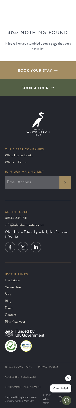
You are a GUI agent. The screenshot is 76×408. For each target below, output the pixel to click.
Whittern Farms (16, 162)
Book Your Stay (35, 71)
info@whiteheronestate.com (24, 225)
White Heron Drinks (19, 156)
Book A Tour (35, 88)
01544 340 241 (16, 218)
